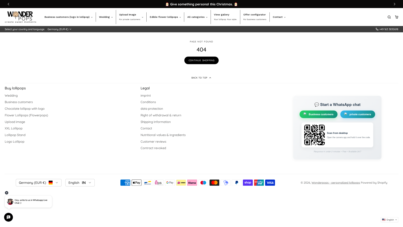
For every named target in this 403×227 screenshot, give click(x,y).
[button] (389, 219)
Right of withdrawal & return (161, 115)
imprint (146, 95)
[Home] (20, 17)
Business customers (19, 102)
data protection (152, 109)
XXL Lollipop (14, 128)
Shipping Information (156, 122)
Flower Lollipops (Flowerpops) (26, 115)
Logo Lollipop (14, 141)
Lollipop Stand (15, 135)
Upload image (15, 122)
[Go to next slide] (394, 4)
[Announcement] (201, 4)
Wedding (11, 95)
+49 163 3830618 (388, 29)
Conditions (148, 102)
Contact (146, 128)
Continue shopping (202, 60)
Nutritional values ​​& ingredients (163, 135)
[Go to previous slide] (8, 4)
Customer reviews (153, 141)
